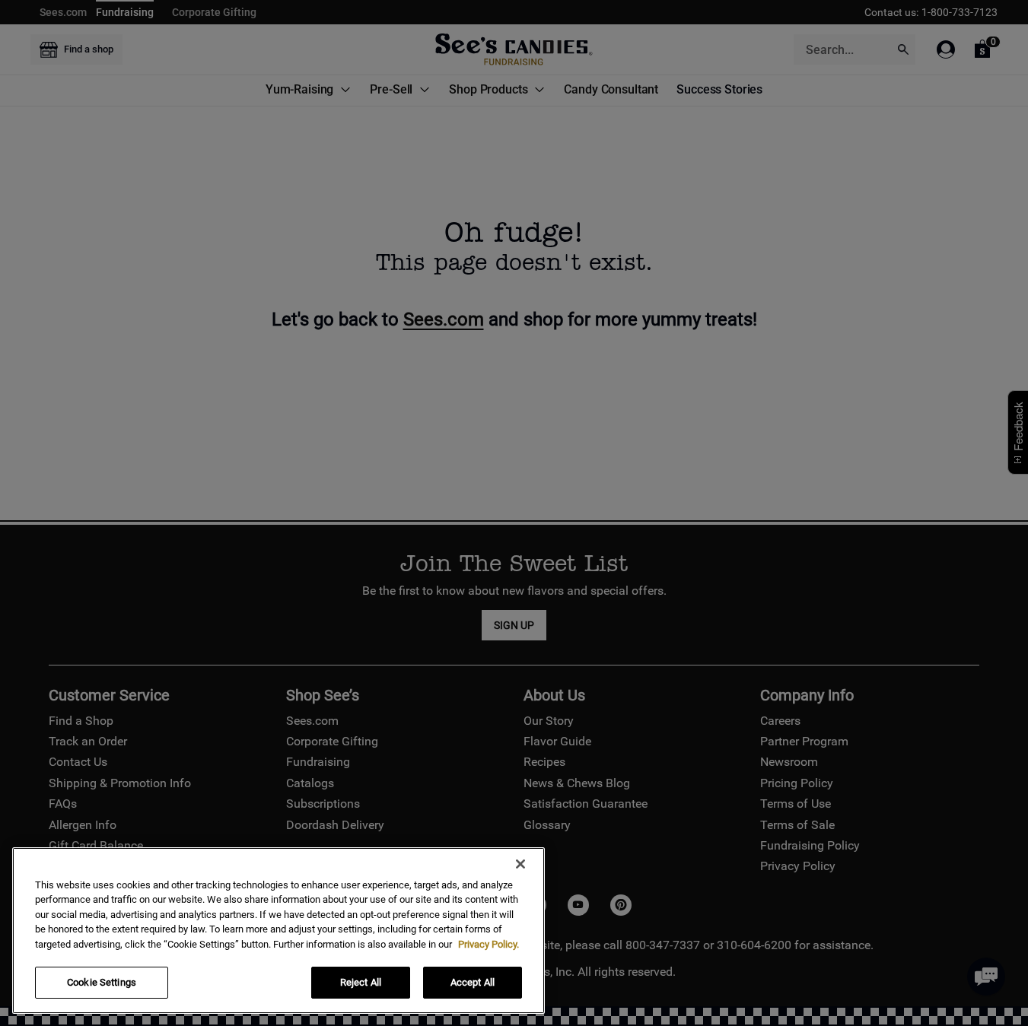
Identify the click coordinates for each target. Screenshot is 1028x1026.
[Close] (520, 864)
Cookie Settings (101, 982)
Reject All (360, 982)
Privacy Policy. (488, 944)
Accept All (472, 982)
